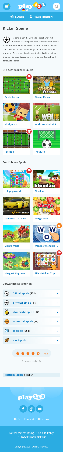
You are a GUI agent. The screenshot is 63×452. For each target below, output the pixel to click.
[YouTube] (39, 409)
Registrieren (43, 17)
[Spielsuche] (56, 6)
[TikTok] (31, 409)
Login (19, 17)
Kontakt (29, 419)
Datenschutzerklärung (21, 432)
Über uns (43, 419)
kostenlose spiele (14, 374)
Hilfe (17, 419)
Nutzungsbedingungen (33, 436)
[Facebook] (23, 409)
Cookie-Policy (46, 432)
